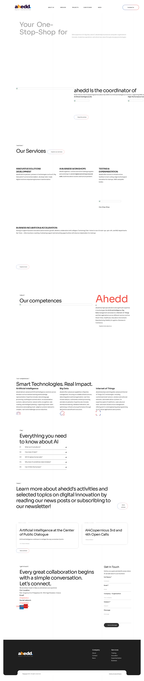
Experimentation (116, 658)
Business (114, 660)
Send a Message (112, 625)
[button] (43, 447)
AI (20, 543)
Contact (94, 655)
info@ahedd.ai (24, 598)
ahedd (25, 674)
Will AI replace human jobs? (33, 457)
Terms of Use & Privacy (115, 674)
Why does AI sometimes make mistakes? (38, 462)
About (94, 653)
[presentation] (18, 60)
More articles (123, 506)
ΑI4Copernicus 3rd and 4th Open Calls (103, 532)
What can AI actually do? (32, 447)
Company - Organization (112, 594)
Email (106, 585)
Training (113, 653)
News (94, 658)
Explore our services (56, 152)
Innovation (114, 655)
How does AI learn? (31, 452)
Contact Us (131, 7)
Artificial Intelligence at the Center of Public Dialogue (47, 532)
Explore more (23, 267)
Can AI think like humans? (33, 467)
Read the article (82, 117)
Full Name (108, 577)
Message (107, 610)
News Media (25, 543)
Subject (107, 602)
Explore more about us (105, 326)
